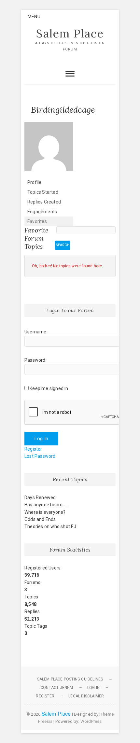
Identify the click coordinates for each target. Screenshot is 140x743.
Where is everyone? (45, 512)
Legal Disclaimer (86, 696)
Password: (35, 360)
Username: (36, 331)
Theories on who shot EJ (50, 526)
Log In (41, 439)
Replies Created (44, 201)
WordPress (91, 721)
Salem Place (70, 33)
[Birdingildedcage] (48, 125)
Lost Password (40, 456)
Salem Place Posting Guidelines (70, 679)
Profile (34, 182)
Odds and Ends (40, 519)
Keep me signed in (49, 388)
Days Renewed (40, 497)
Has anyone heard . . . (46, 504)
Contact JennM (56, 687)
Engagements (42, 211)
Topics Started (42, 192)
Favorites (37, 221)
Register (33, 449)
